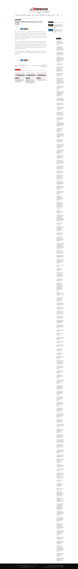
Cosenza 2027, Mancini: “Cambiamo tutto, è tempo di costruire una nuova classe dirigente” (60, 312)
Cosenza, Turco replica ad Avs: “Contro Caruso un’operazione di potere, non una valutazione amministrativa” (60, 146)
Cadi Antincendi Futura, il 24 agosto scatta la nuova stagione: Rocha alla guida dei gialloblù (60, 182)
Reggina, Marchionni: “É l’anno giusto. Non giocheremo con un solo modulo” (60, 367)
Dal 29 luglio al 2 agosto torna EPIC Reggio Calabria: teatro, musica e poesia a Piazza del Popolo (58, 30)
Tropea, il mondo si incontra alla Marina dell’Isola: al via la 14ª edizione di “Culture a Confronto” (60, 410)
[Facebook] (21, 29)
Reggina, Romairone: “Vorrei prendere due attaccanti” (60, 372)
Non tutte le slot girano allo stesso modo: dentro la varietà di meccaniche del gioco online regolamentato (60, 362)
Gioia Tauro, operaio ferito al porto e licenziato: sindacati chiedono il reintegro (60, 420)
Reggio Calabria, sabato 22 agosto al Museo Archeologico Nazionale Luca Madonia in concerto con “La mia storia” (60, 532)
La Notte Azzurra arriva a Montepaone (60, 488)
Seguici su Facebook (60, 565)
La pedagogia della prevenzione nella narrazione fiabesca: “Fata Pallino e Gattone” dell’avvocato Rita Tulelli (60, 48)
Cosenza (55, 567)
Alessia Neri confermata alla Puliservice (60, 342)
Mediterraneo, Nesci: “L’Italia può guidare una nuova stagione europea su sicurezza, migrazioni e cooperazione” (60, 124)
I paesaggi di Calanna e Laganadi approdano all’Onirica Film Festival (60, 256)
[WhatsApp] (28, 29)
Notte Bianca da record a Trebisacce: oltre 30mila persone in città (60, 456)
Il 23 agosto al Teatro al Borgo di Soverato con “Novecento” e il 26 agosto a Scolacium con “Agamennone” (60, 261)
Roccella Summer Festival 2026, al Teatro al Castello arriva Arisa (60, 465)
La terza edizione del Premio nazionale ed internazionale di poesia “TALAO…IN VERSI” (60, 53)
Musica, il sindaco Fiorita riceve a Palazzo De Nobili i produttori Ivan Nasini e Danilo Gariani (60, 167)
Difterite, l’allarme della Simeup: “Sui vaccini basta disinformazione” (60, 104)
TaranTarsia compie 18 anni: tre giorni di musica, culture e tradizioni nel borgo (60, 425)
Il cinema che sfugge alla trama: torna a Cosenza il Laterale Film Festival (60, 326)
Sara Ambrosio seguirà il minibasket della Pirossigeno (60, 357)
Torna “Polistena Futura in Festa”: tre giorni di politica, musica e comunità (60, 108)
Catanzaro (52, 567)
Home (15, 18)
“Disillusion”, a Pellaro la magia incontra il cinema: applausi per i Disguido (60, 304)
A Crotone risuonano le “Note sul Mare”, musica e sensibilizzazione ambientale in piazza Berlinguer (60, 151)
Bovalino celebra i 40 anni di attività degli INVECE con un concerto (60, 74)
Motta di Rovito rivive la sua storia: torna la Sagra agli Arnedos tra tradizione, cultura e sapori (60, 381)
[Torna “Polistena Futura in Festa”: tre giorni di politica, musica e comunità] (41, 75)
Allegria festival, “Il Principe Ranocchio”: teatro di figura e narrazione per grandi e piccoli (60, 43)
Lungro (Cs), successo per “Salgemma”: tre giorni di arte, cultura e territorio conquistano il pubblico (60, 162)
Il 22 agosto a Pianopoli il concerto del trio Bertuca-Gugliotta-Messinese (60, 554)
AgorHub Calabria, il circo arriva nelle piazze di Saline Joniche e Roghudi (60, 118)
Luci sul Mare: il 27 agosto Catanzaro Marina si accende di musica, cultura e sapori (60, 251)
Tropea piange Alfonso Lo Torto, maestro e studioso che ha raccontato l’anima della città (60, 446)
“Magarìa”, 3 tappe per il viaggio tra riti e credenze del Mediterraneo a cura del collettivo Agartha (60, 499)
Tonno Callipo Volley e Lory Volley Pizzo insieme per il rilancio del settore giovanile (60, 156)
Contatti (50, 565)
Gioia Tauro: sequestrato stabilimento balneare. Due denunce (60, 211)
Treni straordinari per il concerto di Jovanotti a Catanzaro (60, 469)
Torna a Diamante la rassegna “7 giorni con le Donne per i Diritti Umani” (60, 87)
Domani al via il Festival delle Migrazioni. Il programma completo (60, 538)
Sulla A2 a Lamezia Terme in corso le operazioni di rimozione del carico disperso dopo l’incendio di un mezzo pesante (60, 493)
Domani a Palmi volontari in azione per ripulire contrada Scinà (60, 308)
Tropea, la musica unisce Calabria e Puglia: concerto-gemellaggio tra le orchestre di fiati (60, 99)
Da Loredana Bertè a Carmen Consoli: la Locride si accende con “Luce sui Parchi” (60, 140)
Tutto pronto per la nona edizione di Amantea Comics (60, 350)
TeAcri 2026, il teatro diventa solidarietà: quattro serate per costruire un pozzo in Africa (60, 404)
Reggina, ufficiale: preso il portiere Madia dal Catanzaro (60, 338)
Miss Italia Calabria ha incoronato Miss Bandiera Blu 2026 (60, 280)
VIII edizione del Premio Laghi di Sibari (60, 330)
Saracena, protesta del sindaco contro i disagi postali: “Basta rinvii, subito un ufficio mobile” (60, 440)
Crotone (58, 567)
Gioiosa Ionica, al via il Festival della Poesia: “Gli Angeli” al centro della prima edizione (60, 435)
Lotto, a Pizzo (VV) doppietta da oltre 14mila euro (59, 269)
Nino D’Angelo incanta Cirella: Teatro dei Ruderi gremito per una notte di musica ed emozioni (60, 415)
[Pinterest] (25, 29)
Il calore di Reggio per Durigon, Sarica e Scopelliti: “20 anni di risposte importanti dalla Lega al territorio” (58, 25)
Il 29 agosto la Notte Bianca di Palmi (60, 223)
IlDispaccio (43, 567)
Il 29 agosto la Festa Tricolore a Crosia (60, 64)
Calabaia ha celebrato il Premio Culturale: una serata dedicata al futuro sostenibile (60, 321)
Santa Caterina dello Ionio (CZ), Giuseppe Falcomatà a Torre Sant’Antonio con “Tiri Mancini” (60, 398)
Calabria (18, 18)
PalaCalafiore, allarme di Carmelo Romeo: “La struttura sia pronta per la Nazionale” (60, 187)
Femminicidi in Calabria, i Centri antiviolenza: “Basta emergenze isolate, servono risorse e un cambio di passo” (60, 113)
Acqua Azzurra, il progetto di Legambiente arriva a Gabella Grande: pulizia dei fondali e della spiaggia (60, 198)
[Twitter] (23, 29)
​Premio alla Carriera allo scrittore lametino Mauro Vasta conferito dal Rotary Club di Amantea (60, 393)
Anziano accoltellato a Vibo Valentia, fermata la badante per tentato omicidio (60, 451)
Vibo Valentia (61, 567)
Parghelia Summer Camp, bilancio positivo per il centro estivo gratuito (60, 376)
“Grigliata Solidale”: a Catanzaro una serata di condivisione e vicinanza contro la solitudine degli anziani (60, 513)
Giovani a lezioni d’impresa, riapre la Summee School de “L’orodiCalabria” (60, 484)
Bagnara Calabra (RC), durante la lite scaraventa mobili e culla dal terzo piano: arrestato (60, 431)
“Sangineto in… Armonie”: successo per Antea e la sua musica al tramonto (60, 293)
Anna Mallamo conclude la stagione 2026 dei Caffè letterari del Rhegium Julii (60, 542)
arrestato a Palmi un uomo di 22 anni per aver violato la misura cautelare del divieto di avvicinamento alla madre (60, 519)
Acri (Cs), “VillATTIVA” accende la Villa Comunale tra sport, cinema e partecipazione (60, 130)
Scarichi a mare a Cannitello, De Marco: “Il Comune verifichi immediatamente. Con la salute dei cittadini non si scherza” (60, 239)
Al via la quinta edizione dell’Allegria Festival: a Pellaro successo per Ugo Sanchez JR (60, 559)
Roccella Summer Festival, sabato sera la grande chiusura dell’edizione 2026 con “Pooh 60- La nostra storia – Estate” (60, 177)
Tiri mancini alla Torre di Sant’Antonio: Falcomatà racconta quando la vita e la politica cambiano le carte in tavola (60, 228)
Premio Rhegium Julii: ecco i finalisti (60, 480)
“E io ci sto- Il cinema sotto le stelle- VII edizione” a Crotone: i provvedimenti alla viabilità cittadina (60, 299)
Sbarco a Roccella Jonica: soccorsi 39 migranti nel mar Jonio (60, 172)
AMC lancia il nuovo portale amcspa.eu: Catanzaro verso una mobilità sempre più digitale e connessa (60, 387)
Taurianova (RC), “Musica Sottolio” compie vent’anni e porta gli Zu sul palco (60, 192)
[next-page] (16, 85)
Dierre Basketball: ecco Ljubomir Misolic (60, 353)
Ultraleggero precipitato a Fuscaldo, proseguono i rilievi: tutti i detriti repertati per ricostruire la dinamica (60, 135)
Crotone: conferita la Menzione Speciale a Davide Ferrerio (60, 234)
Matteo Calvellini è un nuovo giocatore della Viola (60, 345)
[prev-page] (15, 85)
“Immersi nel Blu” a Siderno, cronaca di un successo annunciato (60, 317)
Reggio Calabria (22, 18)
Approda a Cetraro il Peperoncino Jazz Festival (60, 334)
